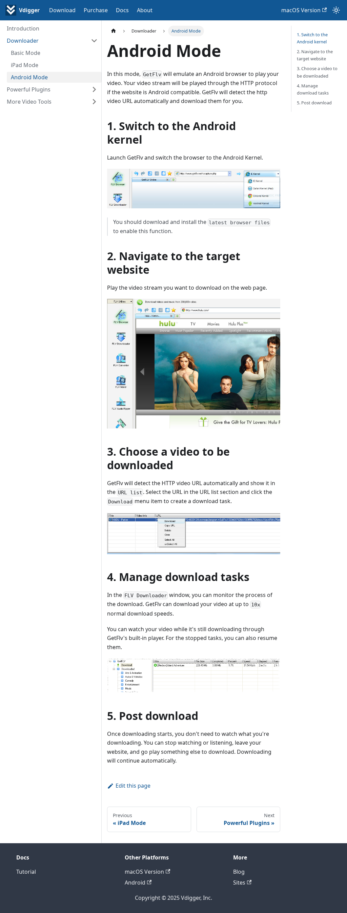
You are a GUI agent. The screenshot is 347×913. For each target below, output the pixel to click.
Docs (122, 10)
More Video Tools (29, 101)
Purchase (96, 10)
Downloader (23, 40)
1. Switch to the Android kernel (312, 38)
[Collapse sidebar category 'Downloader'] (94, 40)
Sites (239, 882)
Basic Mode (25, 53)
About (144, 10)
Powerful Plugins (28, 89)
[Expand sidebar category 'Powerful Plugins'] (94, 89)
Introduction (23, 28)
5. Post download (314, 103)
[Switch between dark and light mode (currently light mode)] (336, 10)
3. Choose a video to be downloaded (317, 72)
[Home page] (113, 31)
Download (62, 10)
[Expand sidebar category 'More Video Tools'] (94, 101)
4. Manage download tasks (313, 89)
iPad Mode (24, 65)
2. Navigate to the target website (315, 55)
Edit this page (133, 785)
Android (135, 882)
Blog (239, 871)
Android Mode (29, 77)
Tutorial (26, 871)
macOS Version (301, 10)
